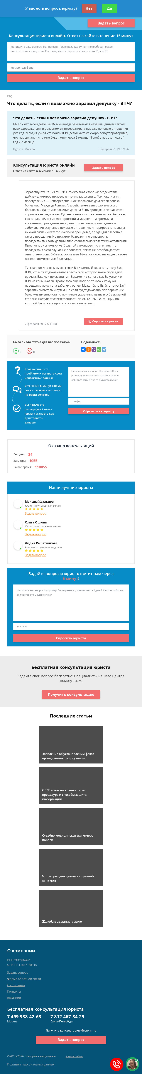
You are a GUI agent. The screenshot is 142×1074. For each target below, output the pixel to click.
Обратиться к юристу (98, 411)
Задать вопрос (111, 23)
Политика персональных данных (30, 1064)
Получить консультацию (71, 694)
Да (109, 8)
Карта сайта (74, 1056)
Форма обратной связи (24, 979)
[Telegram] (104, 349)
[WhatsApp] (99, 349)
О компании (16, 985)
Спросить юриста (105, 321)
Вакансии (14, 998)
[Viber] (94, 349)
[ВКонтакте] (83, 349)
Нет (89, 8)
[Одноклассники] (88, 349)
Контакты (14, 991)
